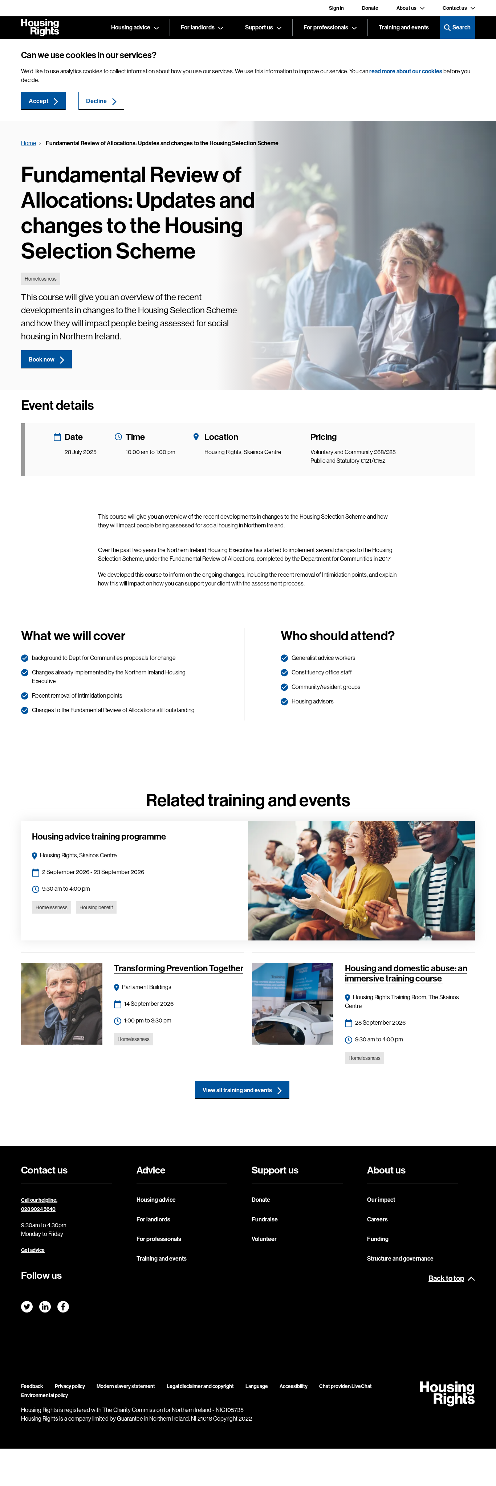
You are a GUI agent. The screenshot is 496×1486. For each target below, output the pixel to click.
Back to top (446, 1278)
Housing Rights (40, 27)
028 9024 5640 (38, 1209)
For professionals (326, 27)
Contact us (455, 8)
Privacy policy (70, 1386)
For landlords (198, 27)
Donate (370, 8)
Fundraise (265, 1219)
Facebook (63, 1307)
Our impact (381, 1199)
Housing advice (130, 27)
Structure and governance (400, 1258)
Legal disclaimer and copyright (200, 1386)
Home (28, 143)
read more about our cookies (405, 71)
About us (406, 8)
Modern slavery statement (126, 1386)
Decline (96, 101)
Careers (377, 1219)
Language (256, 1386)
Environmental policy (44, 1395)
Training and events (404, 27)
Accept (38, 101)
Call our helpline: (39, 1200)
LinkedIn (45, 1307)
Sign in (336, 8)
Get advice (33, 1250)
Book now (41, 359)
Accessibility (294, 1386)
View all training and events (237, 1090)
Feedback (32, 1386)
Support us (259, 27)
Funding (378, 1239)
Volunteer (264, 1239)
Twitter (27, 1307)
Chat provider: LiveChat (345, 1386)
